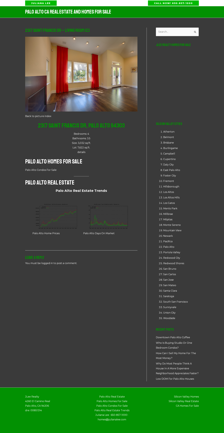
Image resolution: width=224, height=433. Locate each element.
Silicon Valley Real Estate (184, 401)
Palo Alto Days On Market (99, 233)
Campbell (169, 153)
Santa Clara (170, 290)
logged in (47, 263)
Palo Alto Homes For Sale (53, 161)
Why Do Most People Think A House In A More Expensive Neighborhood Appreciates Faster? (177, 368)
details (81, 152)
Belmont (168, 137)
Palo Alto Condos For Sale (41, 170)
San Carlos (169, 274)
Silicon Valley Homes (186, 396)
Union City (169, 312)
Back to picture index (38, 116)
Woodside (169, 318)
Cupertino (169, 159)
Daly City (168, 164)
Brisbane (168, 142)
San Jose (168, 279)
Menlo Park (170, 208)
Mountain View (172, 230)
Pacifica (167, 241)
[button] (41, 3)
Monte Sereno (172, 225)
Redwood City (171, 257)
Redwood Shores (173, 263)
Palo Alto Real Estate (49, 182)
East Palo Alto (171, 170)
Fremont (168, 181)
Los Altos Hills (171, 197)
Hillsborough (171, 186)
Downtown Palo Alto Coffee (173, 337)
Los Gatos (169, 203)
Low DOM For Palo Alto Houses (175, 378)
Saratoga (168, 296)
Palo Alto (168, 246)
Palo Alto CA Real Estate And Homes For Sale (68, 12)
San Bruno (169, 268)
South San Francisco (175, 301)
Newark (168, 235)
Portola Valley (171, 252)
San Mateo (169, 285)
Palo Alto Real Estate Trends (81, 191)
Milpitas (167, 219)
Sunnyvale (169, 307)
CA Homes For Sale (187, 405)
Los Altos (168, 192)
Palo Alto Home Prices (46, 233)
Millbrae (168, 214)
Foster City (169, 175)
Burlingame (170, 148)
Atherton (168, 131)
